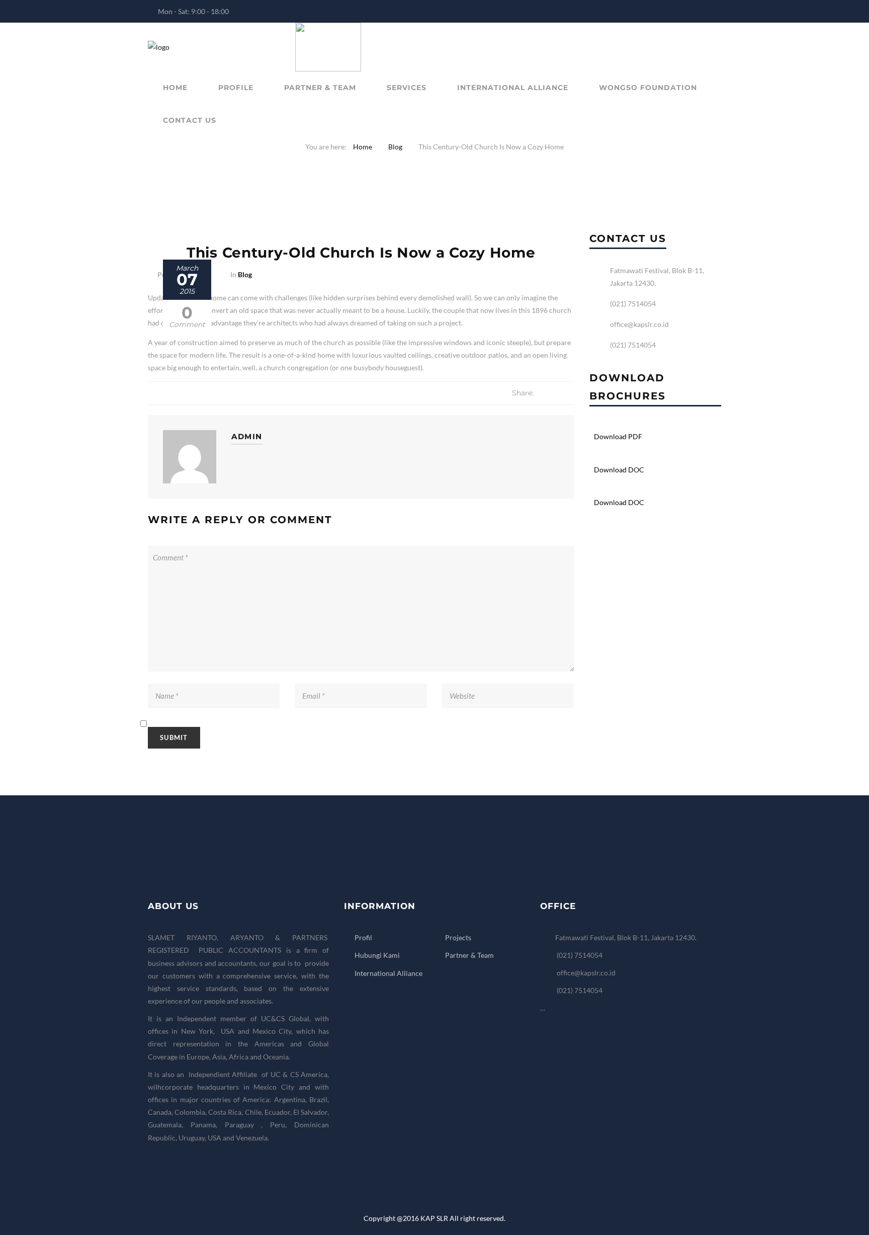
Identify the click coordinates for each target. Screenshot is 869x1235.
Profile (235, 87)
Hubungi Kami (377, 955)
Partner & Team (320, 87)
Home (175, 87)
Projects (458, 937)
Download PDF (618, 436)
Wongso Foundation (648, 87)
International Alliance (512, 87)
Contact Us (189, 120)
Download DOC (619, 469)
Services (406, 87)
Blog (395, 146)
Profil (363, 937)
